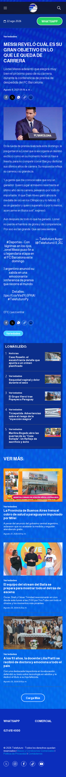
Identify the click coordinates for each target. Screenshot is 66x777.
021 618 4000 (12, 730)
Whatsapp (50, 21)
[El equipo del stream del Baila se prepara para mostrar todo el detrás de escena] (33, 559)
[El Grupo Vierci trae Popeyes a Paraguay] (53, 395)
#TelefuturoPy (18, 299)
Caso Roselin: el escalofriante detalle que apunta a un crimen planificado (24, 361)
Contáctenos (35, 753)
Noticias (14, 353)
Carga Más (33, 698)
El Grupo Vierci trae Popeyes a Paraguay (21, 398)
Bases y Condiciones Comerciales (35, 750)
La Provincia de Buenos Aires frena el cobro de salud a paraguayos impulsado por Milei (33, 514)
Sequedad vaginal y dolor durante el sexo (24, 381)
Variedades (10, 36)
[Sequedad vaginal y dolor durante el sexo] (53, 379)
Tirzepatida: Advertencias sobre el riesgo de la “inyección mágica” (25, 416)
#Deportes (14, 242)
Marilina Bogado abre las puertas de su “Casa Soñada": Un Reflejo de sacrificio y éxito (24, 437)
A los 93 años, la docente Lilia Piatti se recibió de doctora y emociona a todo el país (33, 662)
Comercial (43, 721)
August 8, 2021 (60, 241)
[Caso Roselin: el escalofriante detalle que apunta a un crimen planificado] (53, 356)
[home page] (33, 8)
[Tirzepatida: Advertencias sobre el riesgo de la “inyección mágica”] (53, 412)
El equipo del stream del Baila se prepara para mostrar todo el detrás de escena (32, 588)
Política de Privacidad (15, 753)
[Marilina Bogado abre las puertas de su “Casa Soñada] (53, 432)
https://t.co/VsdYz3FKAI (18, 295)
